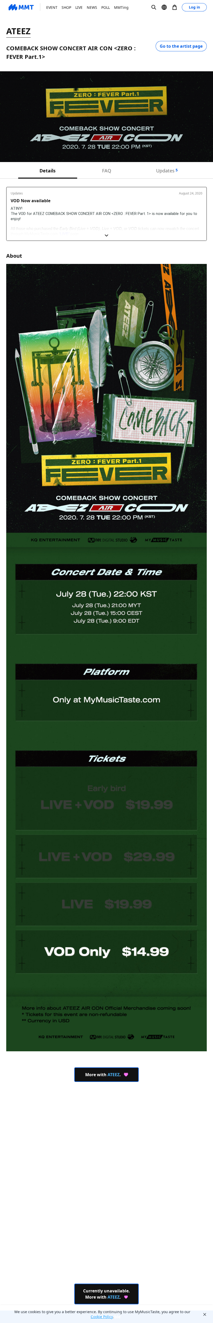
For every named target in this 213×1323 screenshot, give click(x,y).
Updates (167, 170)
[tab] (47, 170)
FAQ (106, 170)
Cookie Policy (102, 1317)
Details (47, 170)
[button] (154, 7)
